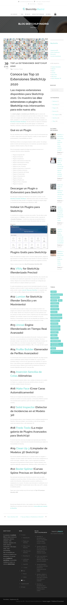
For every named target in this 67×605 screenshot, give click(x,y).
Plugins (21, 69)
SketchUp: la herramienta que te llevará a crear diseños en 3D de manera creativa (42, 587)
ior (60, 300)
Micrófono (54, 76)
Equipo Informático (56, 67)
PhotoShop (55, 104)
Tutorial (54, 338)
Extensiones (16, 69)
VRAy (19, 268)
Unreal (20, 324)
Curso (53, 291)
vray (53, 348)
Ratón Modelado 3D (56, 78)
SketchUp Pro (26, 537)
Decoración (53, 54)
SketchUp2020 (55, 326)
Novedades (54, 303)
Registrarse (40, 3)
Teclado (53, 72)
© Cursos (14, 14)
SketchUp (54, 118)
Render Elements (56, 317)
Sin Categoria (55, 114)
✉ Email (48, 14)
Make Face (22, 388)
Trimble (54, 335)
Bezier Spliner (24, 468)
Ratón (53, 70)
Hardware (54, 101)
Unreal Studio (55, 341)
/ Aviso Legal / (46, 601)
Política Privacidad (58, 601)
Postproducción (56, 314)
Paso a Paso (54, 309)
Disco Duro (54, 74)
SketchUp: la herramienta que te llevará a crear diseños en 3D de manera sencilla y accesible (60, 142)
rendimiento (55, 320)
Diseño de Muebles (56, 294)
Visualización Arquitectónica (56, 344)
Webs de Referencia (56, 352)
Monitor (53, 68)
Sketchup (54, 323)
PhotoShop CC (26, 556)
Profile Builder (24, 349)
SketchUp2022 (55, 329)
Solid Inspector (25, 407)
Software (54, 332)
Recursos (54, 111)
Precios (24, 573)
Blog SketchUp (54, 43)
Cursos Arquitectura (55, 52)
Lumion (20, 296)
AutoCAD (25, 564)
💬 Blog (27, 14)
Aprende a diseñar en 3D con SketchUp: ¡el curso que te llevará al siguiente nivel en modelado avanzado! (42, 549)
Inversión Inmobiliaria (55, 56)
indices (53, 300)
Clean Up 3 (22, 448)
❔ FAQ (21, 14)
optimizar (54, 306)
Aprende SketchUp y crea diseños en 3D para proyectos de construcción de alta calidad (42, 568)
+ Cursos (25, 567)
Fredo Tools (23, 427)
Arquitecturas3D (38, 14)
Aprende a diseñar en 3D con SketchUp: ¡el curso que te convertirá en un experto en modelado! (42, 577)
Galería (24, 577)
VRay (53, 121)
